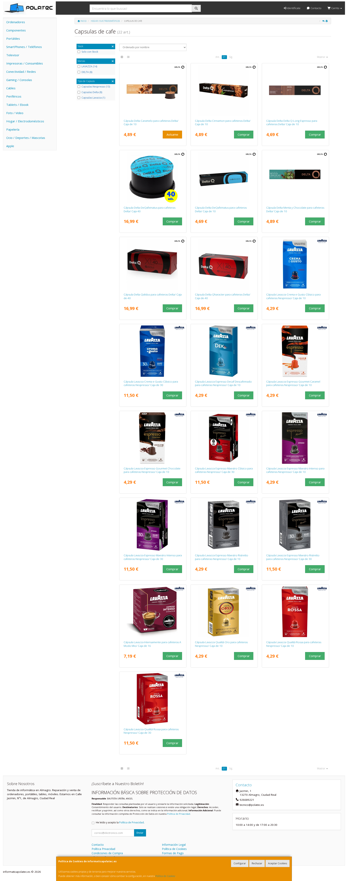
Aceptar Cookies (277, 863)
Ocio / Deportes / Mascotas (25, 138)
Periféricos (13, 96)
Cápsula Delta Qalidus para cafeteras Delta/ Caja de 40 (153, 296)
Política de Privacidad (178, 813)
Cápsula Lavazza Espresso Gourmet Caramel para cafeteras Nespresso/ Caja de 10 (293, 383)
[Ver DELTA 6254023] (224, 264)
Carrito (335, 8)
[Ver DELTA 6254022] (152, 264)
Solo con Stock (90, 51)
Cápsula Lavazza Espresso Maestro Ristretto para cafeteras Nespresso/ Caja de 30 (292, 557)
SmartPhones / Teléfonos (24, 47)
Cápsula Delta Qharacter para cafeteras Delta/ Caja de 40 (222, 296)
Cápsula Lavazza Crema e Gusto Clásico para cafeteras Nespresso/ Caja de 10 (293, 296)
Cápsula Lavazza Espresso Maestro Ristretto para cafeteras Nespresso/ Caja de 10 (221, 557)
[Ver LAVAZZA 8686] (295, 351)
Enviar (140, 832)
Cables (11, 88)
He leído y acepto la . (120, 822)
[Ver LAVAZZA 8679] (152, 351)
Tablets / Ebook (17, 105)
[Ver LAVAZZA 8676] (152, 699)
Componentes (16, 30)
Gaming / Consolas (19, 80)
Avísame (172, 134)
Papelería (12, 129)
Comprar (244, 134)
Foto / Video (14, 113)
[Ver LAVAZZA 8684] (295, 525)
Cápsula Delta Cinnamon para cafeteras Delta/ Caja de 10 (223, 122)
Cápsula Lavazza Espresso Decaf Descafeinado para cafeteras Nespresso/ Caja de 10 (223, 383)
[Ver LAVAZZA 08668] (224, 612)
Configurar (240, 863)
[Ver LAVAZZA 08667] (224, 525)
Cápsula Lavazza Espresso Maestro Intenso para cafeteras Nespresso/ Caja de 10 (295, 470)
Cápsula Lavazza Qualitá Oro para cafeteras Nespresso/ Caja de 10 (221, 643)
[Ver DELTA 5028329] (224, 177)
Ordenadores (15, 22)
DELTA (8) (87, 72)
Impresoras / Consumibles (24, 63)
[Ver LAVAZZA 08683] (224, 438)
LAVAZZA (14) (89, 66)
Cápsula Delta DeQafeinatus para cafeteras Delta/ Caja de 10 (221, 209)
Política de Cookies (165, 876)
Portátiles (13, 38)
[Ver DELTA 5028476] (152, 90)
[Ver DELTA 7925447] (152, 177)
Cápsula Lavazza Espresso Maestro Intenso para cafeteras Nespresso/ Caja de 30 (153, 557)
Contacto (315, 8)
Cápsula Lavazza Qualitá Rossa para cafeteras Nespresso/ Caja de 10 (293, 643)
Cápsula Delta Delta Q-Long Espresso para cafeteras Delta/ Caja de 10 (291, 122)
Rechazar (257, 863)
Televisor (12, 55)
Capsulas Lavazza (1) (93, 97)
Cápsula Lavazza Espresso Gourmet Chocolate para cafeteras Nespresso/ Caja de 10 (152, 470)
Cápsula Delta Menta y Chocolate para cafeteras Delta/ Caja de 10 (295, 209)
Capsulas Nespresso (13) (96, 86)
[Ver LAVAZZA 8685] (152, 525)
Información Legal (174, 845)
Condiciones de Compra (107, 853)
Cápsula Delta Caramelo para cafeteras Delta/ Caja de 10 (151, 122)
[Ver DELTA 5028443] (224, 90)
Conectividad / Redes (21, 72)
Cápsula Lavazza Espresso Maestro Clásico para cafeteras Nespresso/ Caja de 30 (224, 470)
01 (224, 57)
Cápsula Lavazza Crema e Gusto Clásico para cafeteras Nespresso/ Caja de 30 (151, 383)
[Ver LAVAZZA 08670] (295, 438)
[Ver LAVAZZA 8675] (295, 612)
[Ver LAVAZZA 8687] (152, 438)
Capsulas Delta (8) (92, 92)
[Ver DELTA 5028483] (295, 90)
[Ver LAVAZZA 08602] (152, 612)
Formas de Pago (173, 853)
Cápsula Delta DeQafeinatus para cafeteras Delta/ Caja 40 (149, 209)
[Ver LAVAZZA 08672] (295, 264)
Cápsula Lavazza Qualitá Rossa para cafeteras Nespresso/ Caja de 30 (151, 730)
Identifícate (293, 8)
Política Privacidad (103, 849)
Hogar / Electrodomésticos (25, 121)
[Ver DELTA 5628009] (295, 177)
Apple (10, 146)
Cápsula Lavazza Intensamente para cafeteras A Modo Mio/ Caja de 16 (152, 643)
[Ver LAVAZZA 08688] (224, 351)
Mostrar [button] (321, 57)
